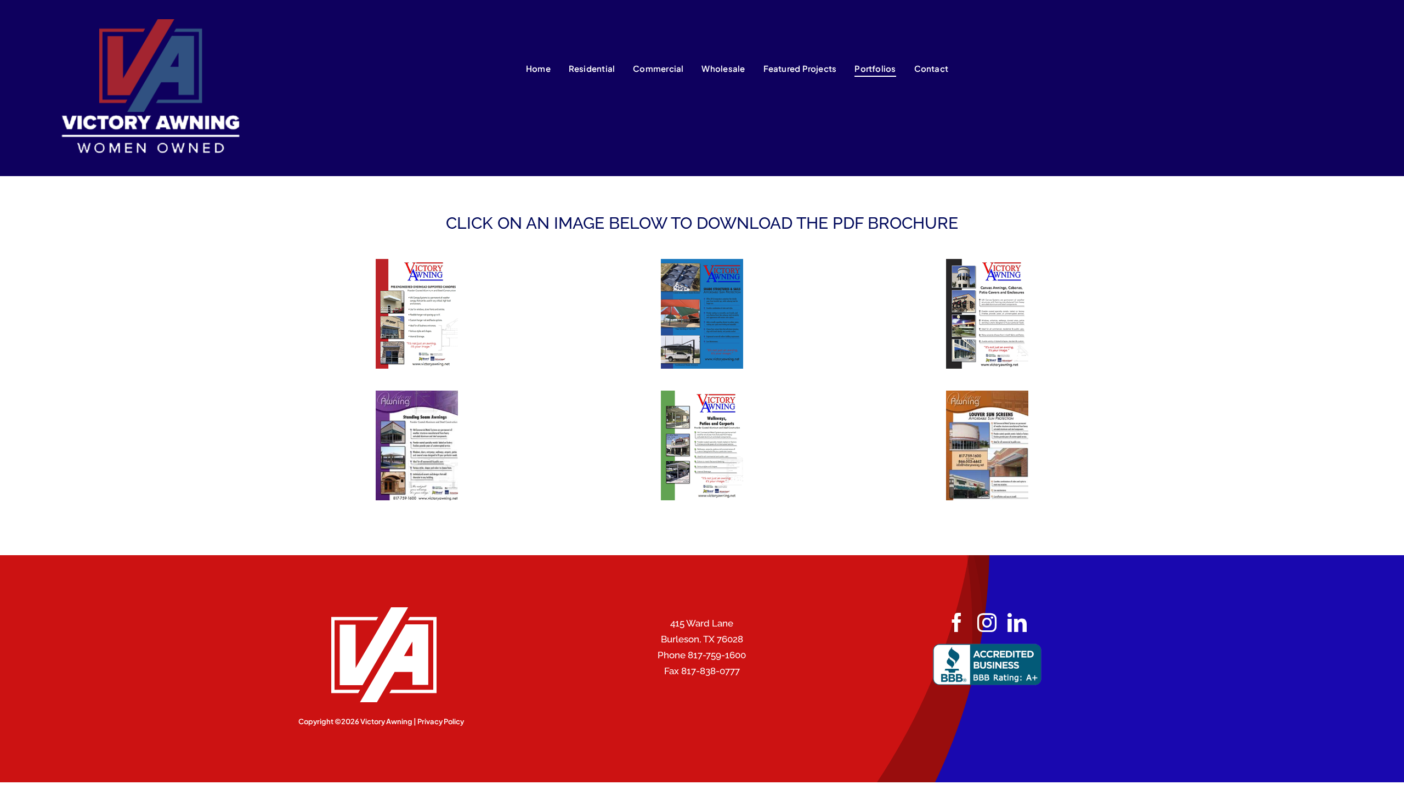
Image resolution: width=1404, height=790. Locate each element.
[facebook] (956, 622)
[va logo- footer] (381, 612)
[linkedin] (1017, 622)
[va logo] (143, 24)
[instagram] (987, 622)
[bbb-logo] (987, 647)
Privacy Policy (440, 721)
